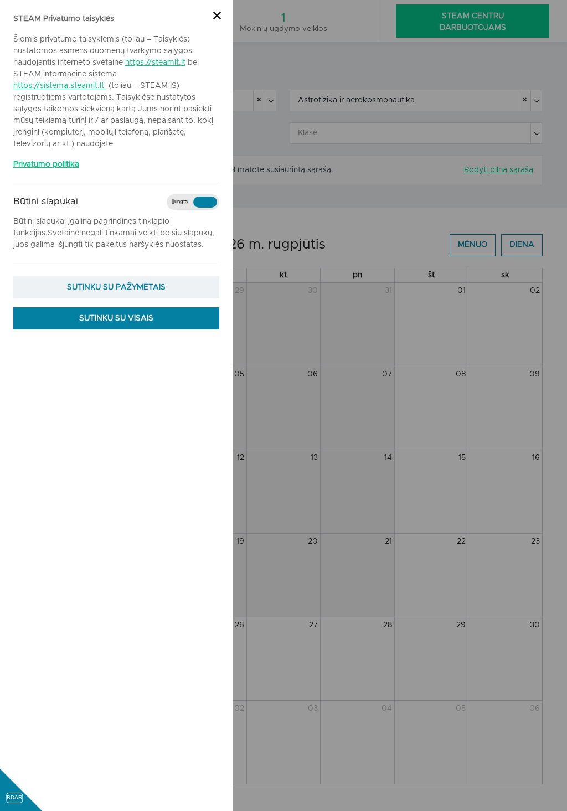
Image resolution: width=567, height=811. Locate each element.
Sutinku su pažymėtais (116, 287)
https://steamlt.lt (155, 62)
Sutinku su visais (116, 318)
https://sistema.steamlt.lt (59, 86)
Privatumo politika (46, 164)
